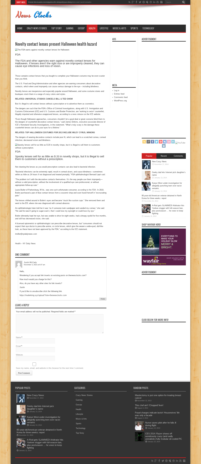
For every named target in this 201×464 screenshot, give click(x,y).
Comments (178, 156)
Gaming (69, 28)
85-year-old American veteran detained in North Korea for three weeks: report (39, 431)
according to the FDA (87, 190)
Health (92, 28)
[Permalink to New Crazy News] (146, 168)
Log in (116, 90)
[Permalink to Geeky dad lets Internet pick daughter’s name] (146, 179)
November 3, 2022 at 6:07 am (34, 265)
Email (18, 346)
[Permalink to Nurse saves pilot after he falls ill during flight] (139, 429)
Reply (103, 299)
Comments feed (121, 97)
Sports (134, 28)
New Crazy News (159, 161)
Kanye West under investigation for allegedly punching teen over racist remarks (59, 2)
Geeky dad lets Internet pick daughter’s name (40, 407)
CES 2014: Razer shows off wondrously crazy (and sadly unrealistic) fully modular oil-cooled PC (163, 436)
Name (18, 337)
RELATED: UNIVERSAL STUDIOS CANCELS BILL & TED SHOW (44, 99)
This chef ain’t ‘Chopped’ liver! (149, 405)
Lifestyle (104, 28)
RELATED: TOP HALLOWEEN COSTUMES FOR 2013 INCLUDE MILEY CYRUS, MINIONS (55, 132)
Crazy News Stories (37, 28)
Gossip (81, 28)
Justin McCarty (30, 262)
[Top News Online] (33, 17)
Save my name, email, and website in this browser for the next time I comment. (50, 368)
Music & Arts (119, 28)
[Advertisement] (121, 60)
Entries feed (119, 94)
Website (19, 355)
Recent (164, 156)
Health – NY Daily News (25, 243)
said (103, 174)
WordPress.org (120, 101)
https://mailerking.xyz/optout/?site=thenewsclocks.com (43, 295)
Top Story (56, 28)
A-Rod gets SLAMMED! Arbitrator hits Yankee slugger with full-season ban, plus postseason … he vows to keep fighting (45, 443)
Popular (149, 156)
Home (19, 28)
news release (77, 114)
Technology (148, 28)
